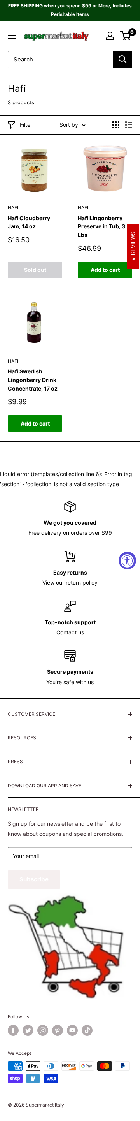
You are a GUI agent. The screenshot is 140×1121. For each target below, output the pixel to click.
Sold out (35, 269)
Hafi (13, 207)
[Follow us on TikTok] (87, 1030)
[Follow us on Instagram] (42, 1030)
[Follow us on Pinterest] (57, 1030)
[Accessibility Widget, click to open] (127, 560)
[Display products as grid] (115, 124)
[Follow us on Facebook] (13, 1030)
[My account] (110, 36)
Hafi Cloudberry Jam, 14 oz (29, 222)
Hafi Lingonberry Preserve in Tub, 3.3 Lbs (104, 226)
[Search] (122, 59)
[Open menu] (12, 36)
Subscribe (34, 879)
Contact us (70, 632)
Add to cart (105, 269)
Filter (26, 124)
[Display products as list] (128, 124)
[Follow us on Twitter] (28, 1030)
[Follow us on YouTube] (72, 1030)
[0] (126, 35)
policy (90, 582)
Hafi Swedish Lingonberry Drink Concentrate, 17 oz (33, 379)
